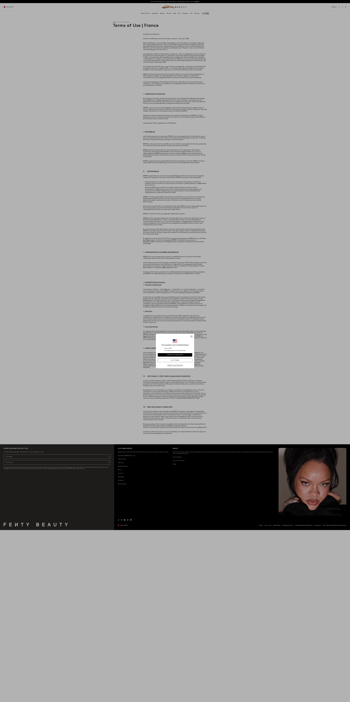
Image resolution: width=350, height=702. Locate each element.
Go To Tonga (175, 360)
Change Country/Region (175, 365)
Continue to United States (175, 354)
